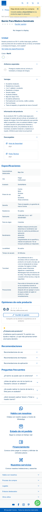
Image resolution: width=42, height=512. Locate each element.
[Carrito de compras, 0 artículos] (32, 3)
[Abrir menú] (38, 3)
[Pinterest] (28, 504)
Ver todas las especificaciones (13, 49)
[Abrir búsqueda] (22, 3)
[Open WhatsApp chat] (37, 503)
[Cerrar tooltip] (38, 9)
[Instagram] (23, 504)
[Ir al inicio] (4, 3)
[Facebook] (18, 504)
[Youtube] (13, 504)
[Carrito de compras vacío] (32, 3)
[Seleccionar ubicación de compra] (27, 3)
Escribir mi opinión (22, 315)
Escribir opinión (20, 24)
